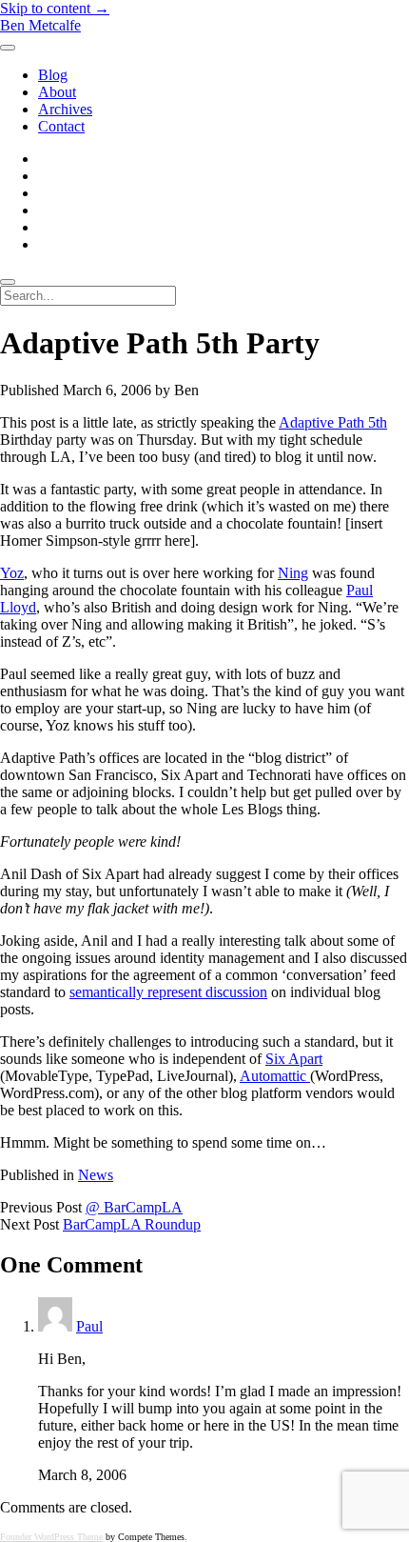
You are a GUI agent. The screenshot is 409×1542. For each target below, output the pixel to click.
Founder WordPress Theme (51, 1537)
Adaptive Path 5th (333, 422)
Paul (89, 1326)
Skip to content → (54, 8)
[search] (7, 282)
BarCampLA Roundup (132, 1224)
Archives (65, 109)
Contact (61, 126)
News (95, 1175)
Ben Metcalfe (40, 25)
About (57, 92)
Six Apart (293, 1059)
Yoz (12, 573)
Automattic (275, 1076)
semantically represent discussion (168, 992)
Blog (53, 75)
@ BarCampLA (134, 1207)
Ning (293, 573)
